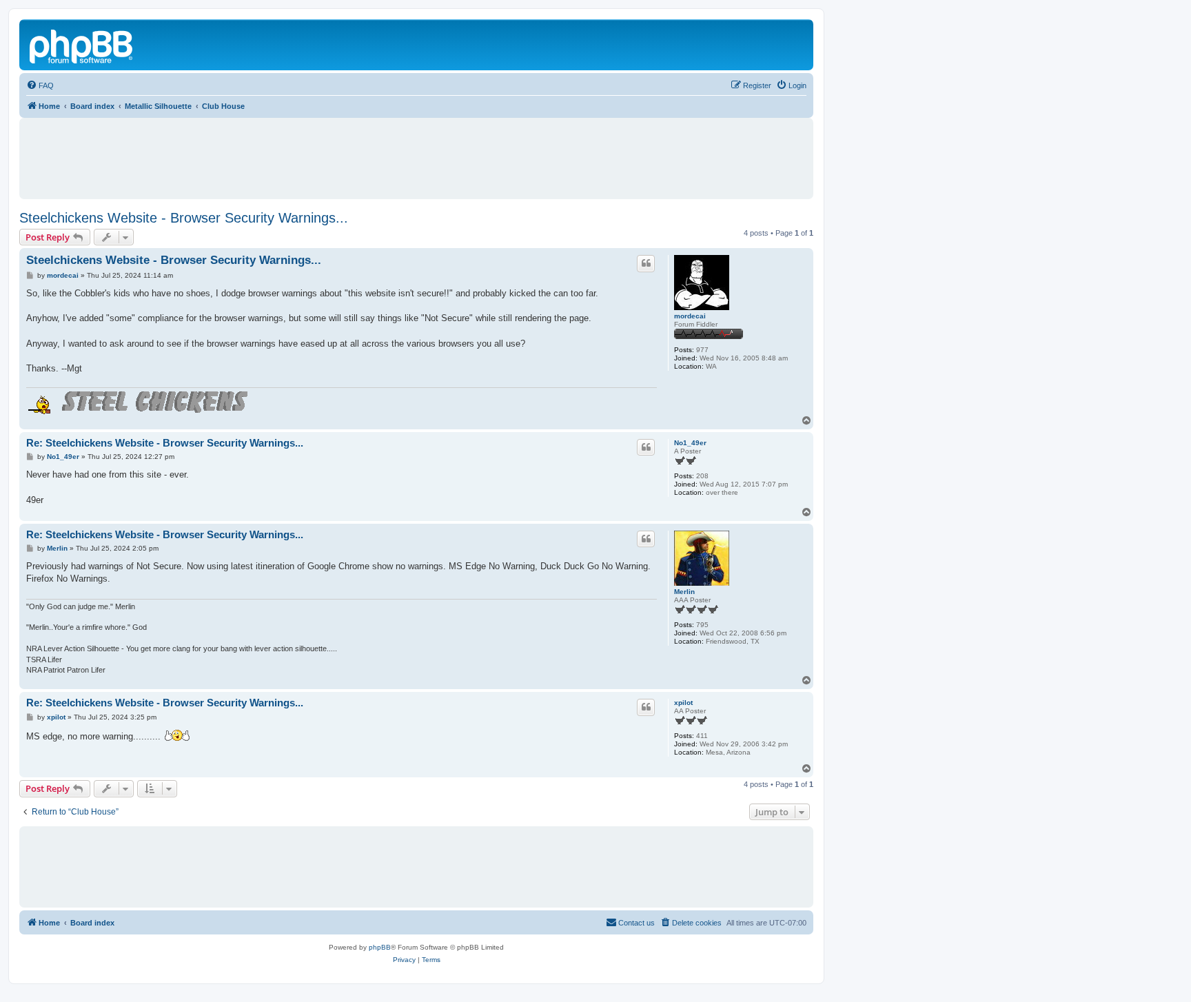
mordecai (690, 316)
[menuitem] (40, 85)
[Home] (82, 45)
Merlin (684, 591)
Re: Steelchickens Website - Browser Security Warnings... (164, 443)
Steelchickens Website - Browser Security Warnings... (183, 217)
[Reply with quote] (646, 263)
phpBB (380, 947)
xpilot (683, 702)
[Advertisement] (416, 152)
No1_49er (690, 443)
